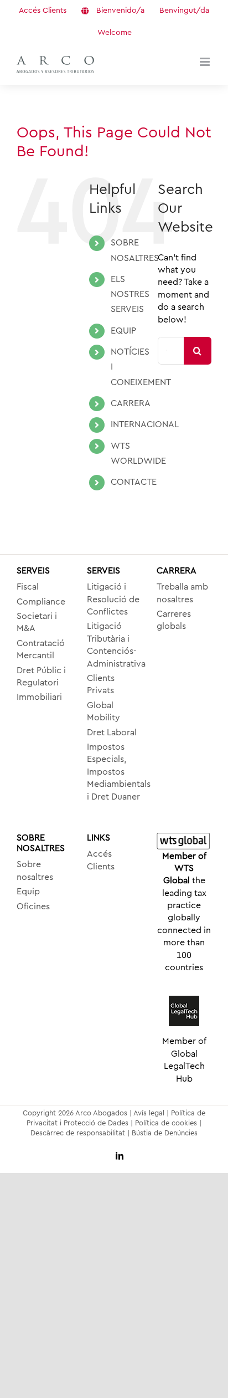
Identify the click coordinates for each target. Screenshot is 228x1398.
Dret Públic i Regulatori (41, 676)
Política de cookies (166, 1122)
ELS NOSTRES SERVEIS (130, 294)
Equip (28, 891)
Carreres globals (174, 620)
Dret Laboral (112, 732)
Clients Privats (101, 684)
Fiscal (28, 586)
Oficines (33, 906)
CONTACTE (134, 482)
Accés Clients (101, 859)
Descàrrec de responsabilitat (77, 1132)
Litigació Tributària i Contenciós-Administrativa (114, 645)
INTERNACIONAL (145, 424)
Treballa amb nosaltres (182, 592)
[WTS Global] (184, 841)
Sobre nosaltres (35, 870)
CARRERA (131, 403)
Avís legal (148, 1113)
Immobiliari (39, 697)
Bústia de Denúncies (165, 1132)
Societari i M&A (37, 622)
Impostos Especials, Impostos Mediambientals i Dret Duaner (114, 771)
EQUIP (123, 330)
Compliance (41, 601)
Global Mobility (103, 711)
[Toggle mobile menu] (205, 62)
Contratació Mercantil (41, 649)
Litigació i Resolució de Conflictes (113, 599)
